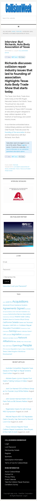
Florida (29, 331)
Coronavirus (24, 328)
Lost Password (10, 447)
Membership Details (12, 450)
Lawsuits (8, 334)
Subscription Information (14, 460)
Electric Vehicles (22, 331)
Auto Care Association (21, 311)
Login (7, 444)
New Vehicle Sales (26, 341)
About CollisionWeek (12, 472)
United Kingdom (12, 351)
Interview (12, 169)
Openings (17, 345)
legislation (16, 334)
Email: (5, 262)
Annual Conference (8, 311)
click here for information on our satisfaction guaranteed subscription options (17, 149)
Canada (15, 322)
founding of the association (15, 132)
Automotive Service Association (19, 314)
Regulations (14, 349)
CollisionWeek (18, 8)
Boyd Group (25, 319)
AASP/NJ (9, 302)
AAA (4, 302)
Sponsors (8, 457)
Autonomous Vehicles (8, 317)
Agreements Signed (14, 308)
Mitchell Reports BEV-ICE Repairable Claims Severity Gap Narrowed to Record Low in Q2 (18, 419)
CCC (17, 325)
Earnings (13, 331)
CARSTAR (13, 325)
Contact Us (9, 474)
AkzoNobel (27, 308)
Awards (17, 317)
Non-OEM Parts (7, 346)
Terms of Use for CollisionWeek (16, 463)
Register (8, 453)
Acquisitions (20, 301)
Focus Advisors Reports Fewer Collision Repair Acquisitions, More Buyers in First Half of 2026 (18, 429)
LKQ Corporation (26, 334)
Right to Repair (22, 349)
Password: (6, 269)
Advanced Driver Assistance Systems (15, 305)
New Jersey (17, 341)
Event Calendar (10, 479)
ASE (14, 311)
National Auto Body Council (10, 338)
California (7, 322)
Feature (15, 165)
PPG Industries (6, 349)
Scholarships (30, 349)
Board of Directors (14, 319)
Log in (25, 496)
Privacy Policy (10, 477)
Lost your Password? (19, 286)
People (27, 345)
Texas (18, 169)
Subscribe (6, 286)
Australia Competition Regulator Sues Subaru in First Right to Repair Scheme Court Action (18, 370)
